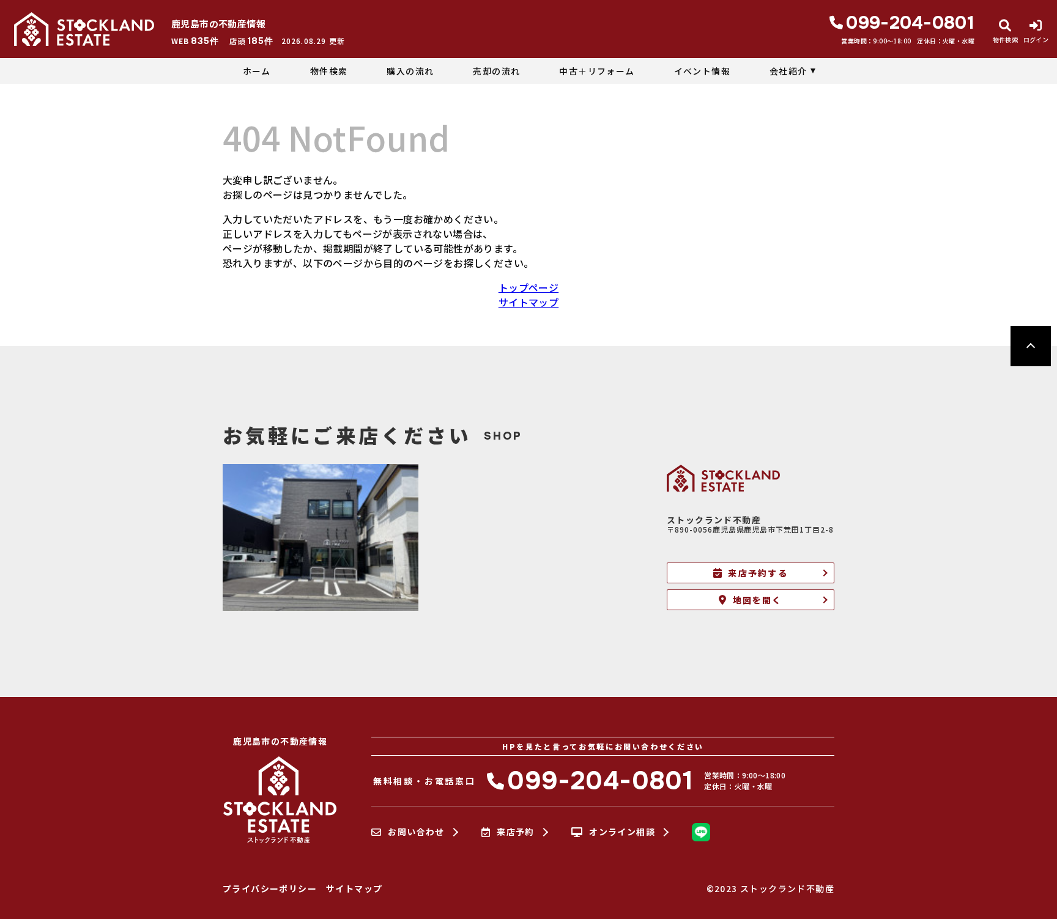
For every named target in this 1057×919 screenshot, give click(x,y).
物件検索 (329, 71)
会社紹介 (788, 71)
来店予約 (516, 832)
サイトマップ (528, 302)
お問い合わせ (416, 832)
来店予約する (757, 573)
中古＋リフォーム (596, 71)
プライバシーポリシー (270, 888)
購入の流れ (410, 71)
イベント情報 (702, 71)
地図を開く (757, 600)
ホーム (257, 71)
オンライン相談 (622, 832)
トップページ (528, 287)
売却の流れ (496, 71)
